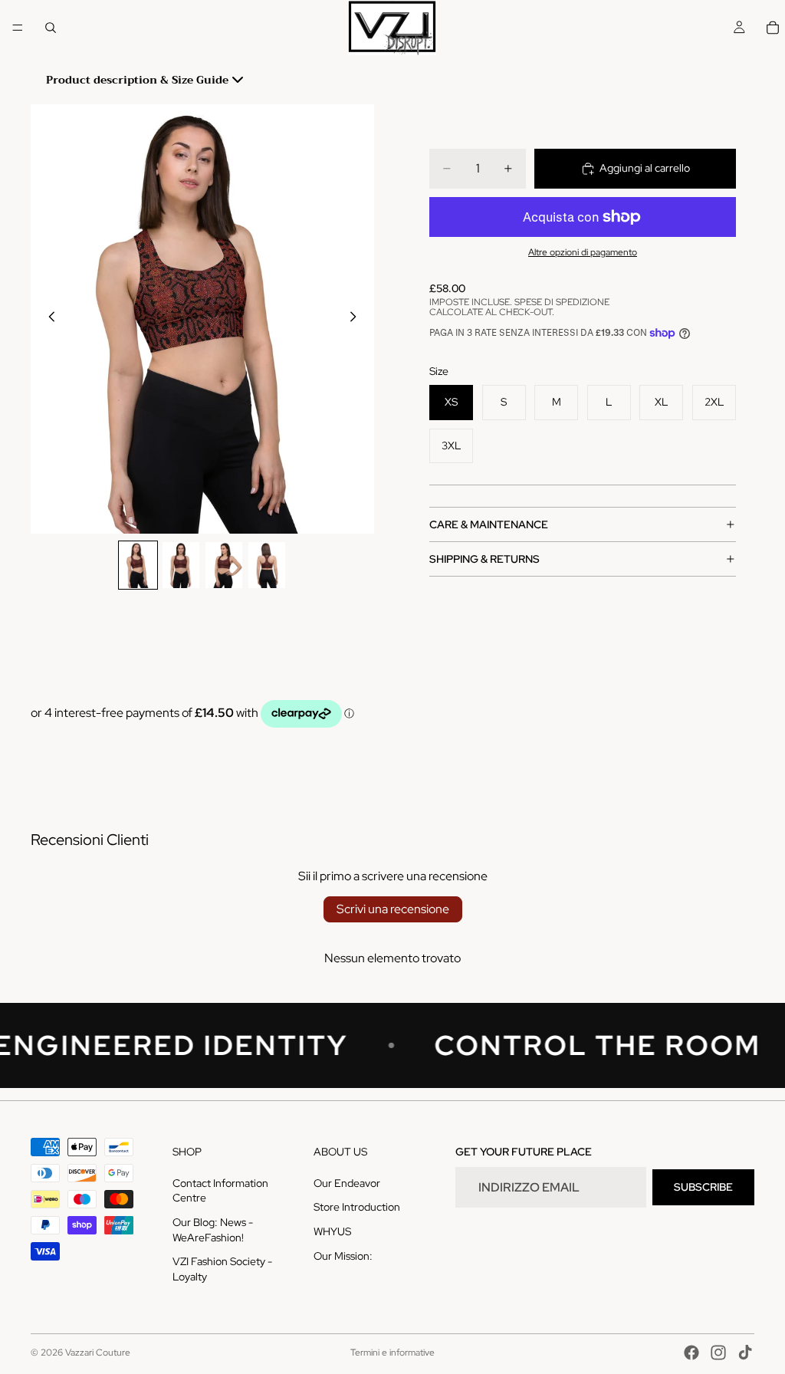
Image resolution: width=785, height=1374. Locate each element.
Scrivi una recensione (393, 909)
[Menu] (17, 27)
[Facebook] (691, 1352)
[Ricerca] (50, 27)
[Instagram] (718, 1352)
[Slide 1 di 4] (138, 565)
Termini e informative (392, 1352)
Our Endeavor (347, 1183)
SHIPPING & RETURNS (484, 559)
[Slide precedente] (47, 319)
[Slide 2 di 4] (181, 565)
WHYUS (332, 1231)
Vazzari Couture (97, 1352)
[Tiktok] (745, 1352)
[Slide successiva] (357, 319)
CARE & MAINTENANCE (488, 524)
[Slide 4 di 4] (266, 565)
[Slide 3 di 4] (223, 565)
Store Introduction (357, 1207)
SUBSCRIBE (703, 1187)
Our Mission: (343, 1255)
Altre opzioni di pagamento (582, 252)
